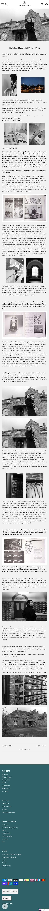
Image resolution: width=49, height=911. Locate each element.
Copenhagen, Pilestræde (9, 857)
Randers (4, 863)
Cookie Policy (6, 785)
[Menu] (2, 4)
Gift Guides (5, 803)
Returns (4, 830)
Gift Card (4, 809)
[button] (44, 910)
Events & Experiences (8, 812)
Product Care (6, 833)
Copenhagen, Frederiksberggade (11, 854)
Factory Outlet (6, 865)
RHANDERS (9, 903)
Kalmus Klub (5, 780)
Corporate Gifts (6, 806)
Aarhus (4, 860)
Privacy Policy (6, 788)
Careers (4, 782)
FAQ (3, 842)
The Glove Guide (7, 836)
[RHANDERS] (24, 4)
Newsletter (5, 839)
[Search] (7, 4)
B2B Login (5, 791)
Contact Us (5, 825)
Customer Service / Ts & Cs (10, 827)
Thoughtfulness (6, 777)
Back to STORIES (24, 750)
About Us (5, 774)
